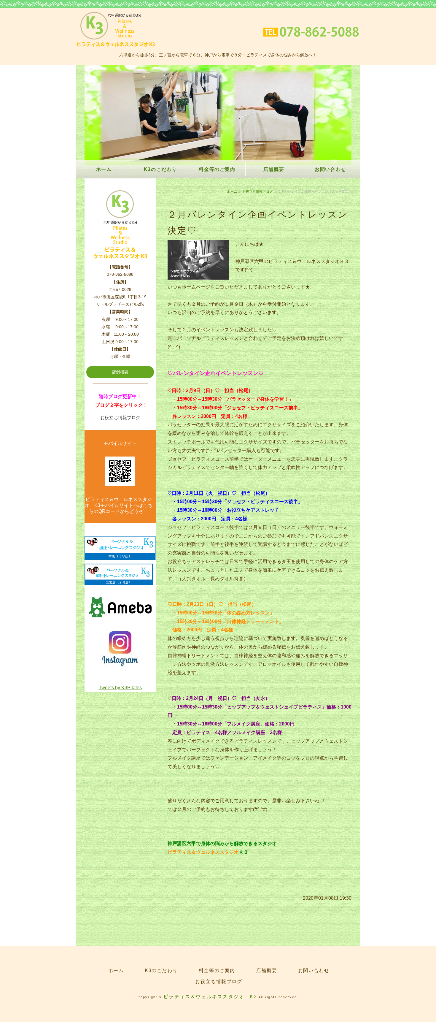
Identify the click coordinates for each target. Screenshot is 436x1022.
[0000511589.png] (120, 555)
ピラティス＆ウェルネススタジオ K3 (210, 996)
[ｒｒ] (120, 581)
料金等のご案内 (217, 169)
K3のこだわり (160, 169)
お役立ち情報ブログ (257, 191)
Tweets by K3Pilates (120, 687)
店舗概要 (273, 169)
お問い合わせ (330, 169)
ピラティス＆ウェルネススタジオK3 (116, 29)
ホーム (104, 169)
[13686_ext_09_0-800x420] (120, 621)
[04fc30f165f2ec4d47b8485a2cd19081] (120, 664)
